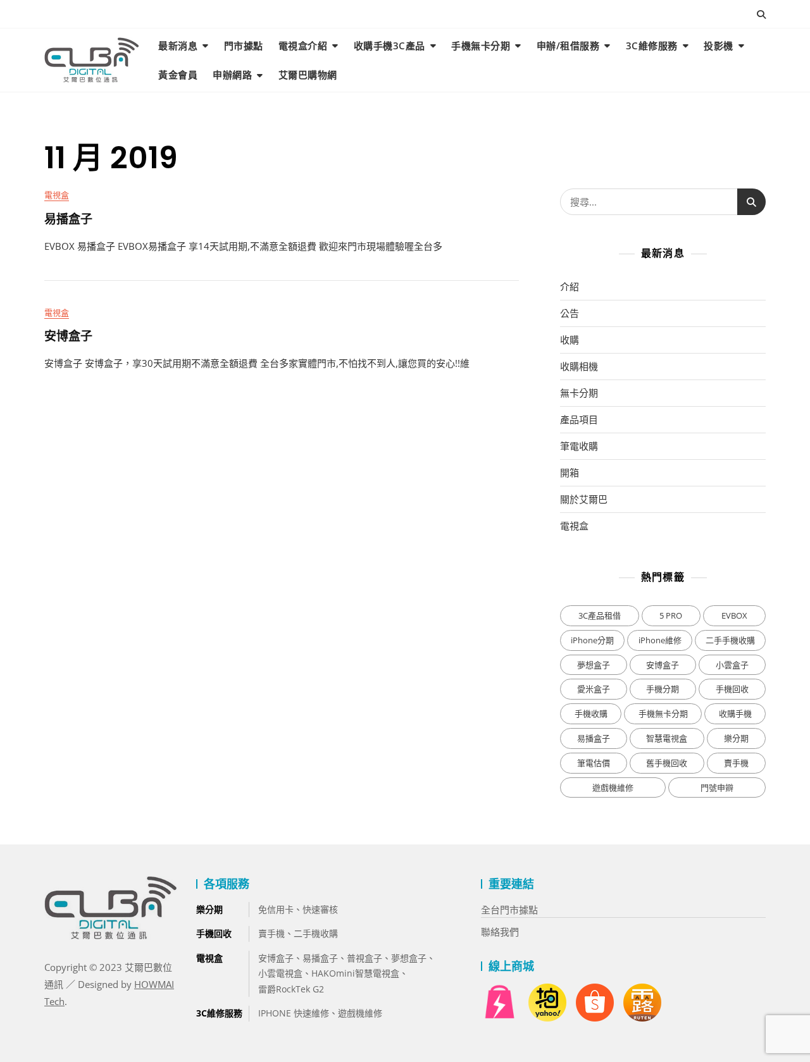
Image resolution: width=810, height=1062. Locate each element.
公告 (569, 313)
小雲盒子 (732, 664)
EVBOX (734, 615)
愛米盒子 (593, 689)
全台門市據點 (509, 909)
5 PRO (670, 615)
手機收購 (591, 713)
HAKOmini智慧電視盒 (355, 973)
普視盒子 (364, 958)
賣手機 (736, 763)
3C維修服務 (652, 45)
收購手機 (735, 713)
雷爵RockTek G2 (291, 989)
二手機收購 (316, 933)
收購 (569, 339)
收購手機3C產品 (389, 45)
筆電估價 (593, 763)
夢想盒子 (593, 664)
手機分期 (662, 689)
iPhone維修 (660, 640)
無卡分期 (579, 392)
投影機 (718, 45)
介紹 (569, 286)
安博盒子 (68, 336)
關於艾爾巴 (584, 499)
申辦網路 (232, 74)
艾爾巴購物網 (307, 74)
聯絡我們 (500, 931)
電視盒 (56, 195)
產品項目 (579, 419)
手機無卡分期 (480, 45)
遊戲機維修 (612, 787)
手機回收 (732, 689)
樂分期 (736, 738)
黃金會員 (177, 74)
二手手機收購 (730, 640)
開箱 (569, 472)
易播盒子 (68, 219)
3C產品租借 (599, 615)
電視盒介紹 (303, 45)
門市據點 (243, 45)
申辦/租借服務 (568, 45)
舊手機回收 (666, 763)
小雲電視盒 (280, 973)
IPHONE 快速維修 (293, 1013)
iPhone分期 (592, 640)
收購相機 (579, 366)
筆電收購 (579, 446)
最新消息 (177, 45)
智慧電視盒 (666, 738)
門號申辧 (717, 787)
